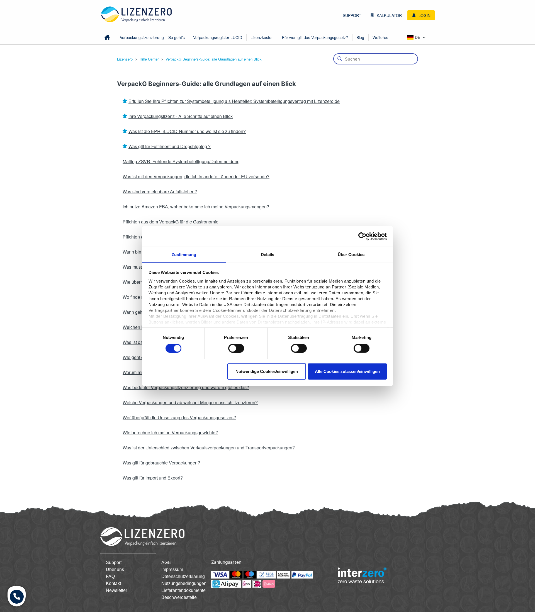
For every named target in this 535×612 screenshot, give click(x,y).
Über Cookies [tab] (351, 254)
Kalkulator (389, 15)
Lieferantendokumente (183, 590)
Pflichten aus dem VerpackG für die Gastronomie (170, 221)
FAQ (110, 576)
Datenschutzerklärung (183, 576)
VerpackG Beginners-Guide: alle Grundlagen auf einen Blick (214, 59)
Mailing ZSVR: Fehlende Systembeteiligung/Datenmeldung (181, 161)
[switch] (236, 348)
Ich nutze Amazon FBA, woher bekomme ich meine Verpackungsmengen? (196, 206)
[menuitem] (352, 15)
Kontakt (113, 583)
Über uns (115, 569)
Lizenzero (125, 59)
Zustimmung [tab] (184, 254)
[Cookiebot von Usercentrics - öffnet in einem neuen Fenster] (362, 236)
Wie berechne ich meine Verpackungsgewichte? (170, 432)
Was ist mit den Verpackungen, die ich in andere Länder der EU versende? (196, 176)
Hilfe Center (149, 59)
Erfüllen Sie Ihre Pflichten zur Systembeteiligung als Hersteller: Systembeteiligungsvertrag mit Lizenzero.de (234, 101)
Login (424, 15)
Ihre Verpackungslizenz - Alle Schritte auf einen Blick (180, 116)
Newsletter (116, 590)
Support (352, 15)
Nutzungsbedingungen (183, 583)
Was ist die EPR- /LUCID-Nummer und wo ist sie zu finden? (187, 131)
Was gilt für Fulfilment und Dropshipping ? (169, 146)
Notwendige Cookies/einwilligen (266, 371)
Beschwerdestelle (179, 597)
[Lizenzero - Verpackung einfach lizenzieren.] (136, 14)
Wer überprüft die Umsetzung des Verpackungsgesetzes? (179, 417)
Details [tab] (267, 254)
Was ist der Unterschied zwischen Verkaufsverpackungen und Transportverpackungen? (209, 447)
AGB (166, 562)
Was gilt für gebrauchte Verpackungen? (161, 462)
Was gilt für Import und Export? (153, 477)
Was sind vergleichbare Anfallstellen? (160, 191)
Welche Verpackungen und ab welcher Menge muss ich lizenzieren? (190, 402)
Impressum (172, 569)
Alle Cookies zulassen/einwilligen (347, 371)
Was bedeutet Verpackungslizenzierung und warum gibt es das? (186, 387)
